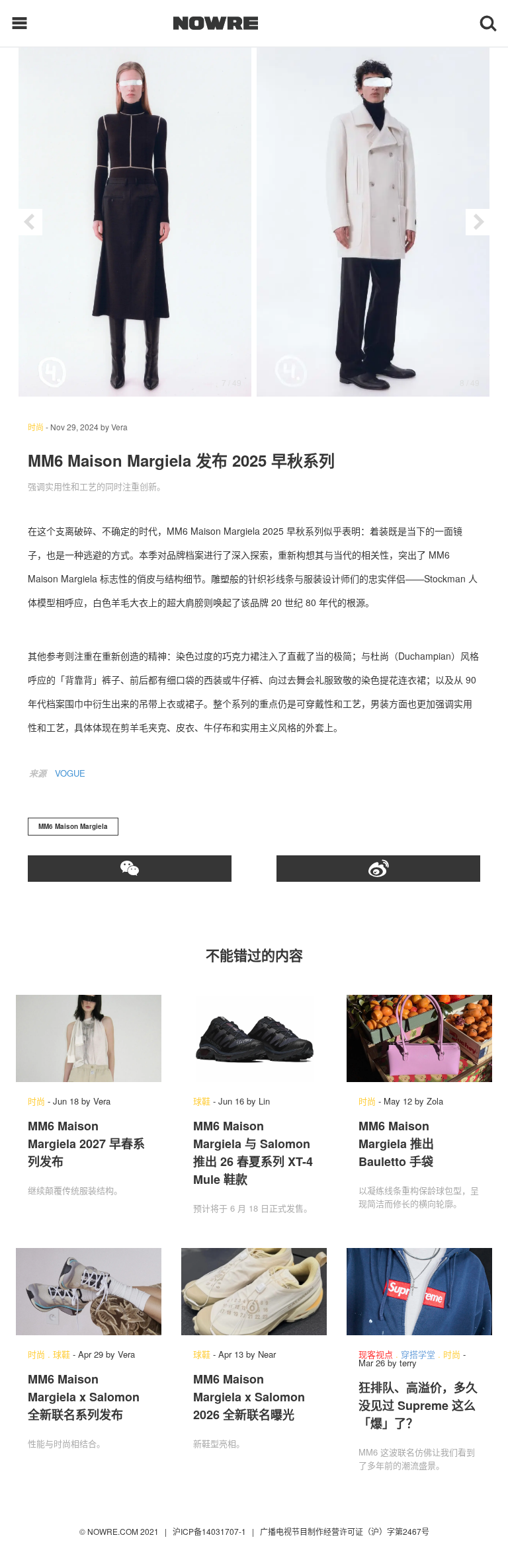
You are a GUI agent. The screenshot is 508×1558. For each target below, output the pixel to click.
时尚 (36, 426)
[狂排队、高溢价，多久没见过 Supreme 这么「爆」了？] (419, 1291)
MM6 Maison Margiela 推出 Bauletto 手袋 (396, 1143)
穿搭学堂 (418, 1354)
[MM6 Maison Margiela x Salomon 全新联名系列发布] (88, 1291)
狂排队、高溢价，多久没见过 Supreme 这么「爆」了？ (418, 1405)
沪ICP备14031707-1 (210, 1531)
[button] (29, 222)
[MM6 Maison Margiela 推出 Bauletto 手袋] (419, 1038)
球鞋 (201, 1101)
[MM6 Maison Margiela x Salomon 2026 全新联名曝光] (254, 1291)
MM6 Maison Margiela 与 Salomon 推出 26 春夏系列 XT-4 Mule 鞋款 (253, 1152)
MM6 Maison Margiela (73, 826)
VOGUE (70, 773)
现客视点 (376, 1354)
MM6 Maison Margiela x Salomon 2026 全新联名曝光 (249, 1396)
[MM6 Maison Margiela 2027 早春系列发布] (88, 1038)
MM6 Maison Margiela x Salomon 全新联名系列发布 (84, 1396)
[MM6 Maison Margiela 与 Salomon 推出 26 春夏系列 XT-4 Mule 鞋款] (254, 1038)
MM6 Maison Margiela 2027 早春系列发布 (86, 1143)
